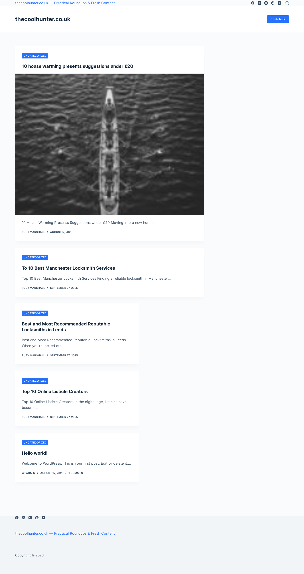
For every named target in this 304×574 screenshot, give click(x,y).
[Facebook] (252, 3)
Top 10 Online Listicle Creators (55, 391)
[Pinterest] (272, 3)
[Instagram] (266, 3)
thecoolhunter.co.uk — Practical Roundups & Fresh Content (65, 3)
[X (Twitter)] (259, 3)
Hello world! (34, 453)
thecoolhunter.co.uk (43, 19)
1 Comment (77, 473)
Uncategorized (35, 55)
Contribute (278, 19)
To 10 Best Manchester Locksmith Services (68, 268)
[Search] (287, 3)
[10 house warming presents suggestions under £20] (109, 144)
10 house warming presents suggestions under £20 (77, 66)
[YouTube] (279, 3)
